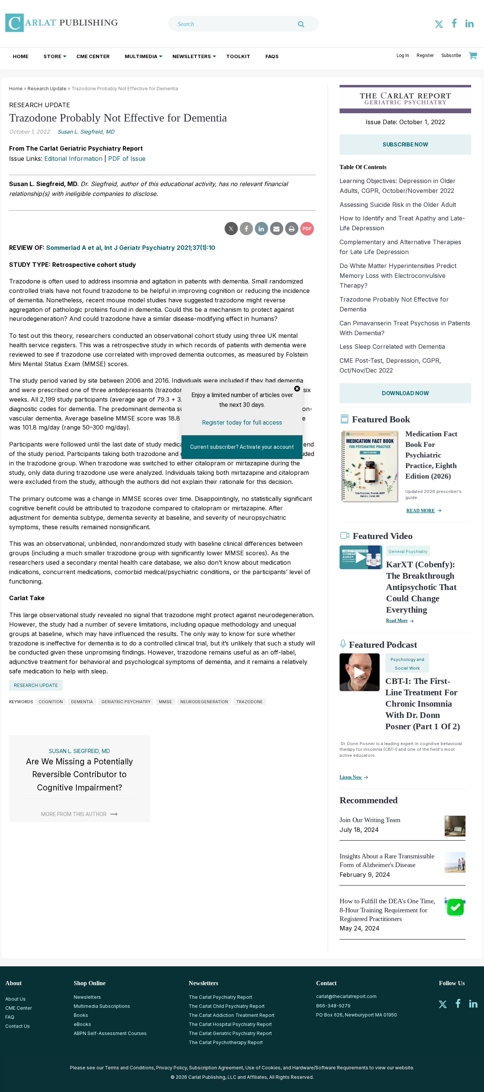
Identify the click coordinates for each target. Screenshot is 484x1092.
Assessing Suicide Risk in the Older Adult (398, 204)
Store (52, 56)
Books (81, 1015)
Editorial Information (73, 158)
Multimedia (141, 56)
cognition (51, 701)
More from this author (74, 814)
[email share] (276, 229)
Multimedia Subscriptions (102, 1006)
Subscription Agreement (216, 1067)
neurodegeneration (204, 701)
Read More (397, 620)
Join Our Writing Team (370, 820)
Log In (403, 55)
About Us (15, 999)
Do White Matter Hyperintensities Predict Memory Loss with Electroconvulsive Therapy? (398, 276)
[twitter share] (231, 229)
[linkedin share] (261, 229)
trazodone (249, 701)
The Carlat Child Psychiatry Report (227, 1006)
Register (425, 55)
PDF (307, 228)
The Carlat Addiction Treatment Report (232, 1015)
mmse (165, 701)
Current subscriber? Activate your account (242, 447)
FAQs (272, 56)
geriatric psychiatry (125, 701)
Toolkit (238, 56)
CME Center (93, 56)
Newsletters (191, 56)
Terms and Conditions (129, 1067)
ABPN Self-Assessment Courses (110, 1033)
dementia (82, 701)
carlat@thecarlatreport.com (346, 996)
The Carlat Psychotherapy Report (226, 1042)
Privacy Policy (171, 1067)
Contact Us (17, 1026)
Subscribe (451, 55)
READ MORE (420, 510)
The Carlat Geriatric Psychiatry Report (230, 1033)
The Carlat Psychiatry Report (220, 997)
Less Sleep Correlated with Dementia (392, 346)
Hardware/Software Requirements (330, 1067)
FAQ (9, 1017)
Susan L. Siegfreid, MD (85, 131)
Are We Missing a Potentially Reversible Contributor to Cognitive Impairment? (79, 774)
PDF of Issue (127, 158)
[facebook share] (246, 229)
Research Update (47, 88)
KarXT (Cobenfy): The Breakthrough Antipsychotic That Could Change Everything (421, 587)
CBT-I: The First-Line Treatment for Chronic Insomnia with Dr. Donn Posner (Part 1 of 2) (422, 703)
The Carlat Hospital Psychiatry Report (230, 1024)
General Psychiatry (407, 551)
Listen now (351, 777)
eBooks (82, 1024)
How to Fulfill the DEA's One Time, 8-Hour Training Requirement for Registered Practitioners (387, 910)
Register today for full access (242, 422)
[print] (291, 229)
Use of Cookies (263, 1067)
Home (20, 56)
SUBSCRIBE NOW (405, 144)
